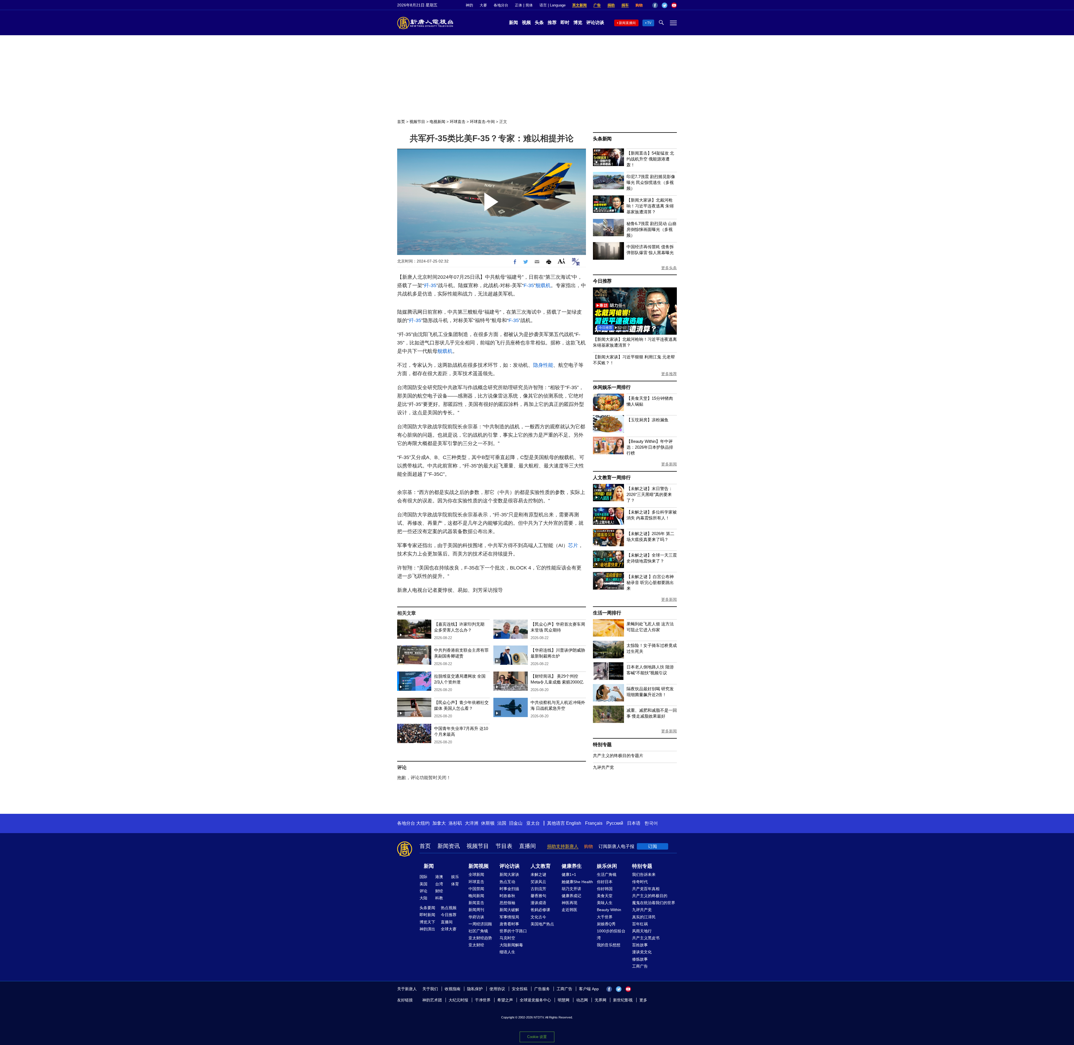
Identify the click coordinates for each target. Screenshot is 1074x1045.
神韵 (469, 5)
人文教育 (541, 866)
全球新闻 (476, 874)
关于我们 (430, 989)
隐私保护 (475, 989)
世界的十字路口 (513, 931)
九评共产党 (603, 767)
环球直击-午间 (482, 121)
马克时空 (507, 938)
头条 (539, 22)
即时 (564, 22)
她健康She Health (577, 881)
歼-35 (430, 285)
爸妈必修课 (540, 909)
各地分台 (501, 5)
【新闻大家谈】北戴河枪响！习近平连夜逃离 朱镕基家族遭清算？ (650, 206)
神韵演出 (427, 929)
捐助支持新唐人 (562, 846)
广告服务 (542, 989)
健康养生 (572, 866)
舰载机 (543, 285)
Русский (614, 823)
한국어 (651, 823)
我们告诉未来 (644, 874)
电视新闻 (437, 121)
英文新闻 (579, 5)
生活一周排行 (607, 613)
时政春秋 (507, 895)
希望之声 (505, 1000)
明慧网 (563, 1000)
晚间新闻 (476, 895)
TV (649, 23)
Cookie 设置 (537, 1037)
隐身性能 (543, 365)
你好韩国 (605, 888)
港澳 (439, 876)
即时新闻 (427, 914)
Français (593, 823)
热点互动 (507, 881)
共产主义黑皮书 (646, 938)
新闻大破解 (509, 909)
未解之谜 (538, 874)
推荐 (552, 22)
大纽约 (423, 823)
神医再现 (569, 902)
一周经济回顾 (480, 924)
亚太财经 (476, 945)
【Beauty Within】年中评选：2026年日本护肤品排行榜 (649, 447)
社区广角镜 (478, 931)
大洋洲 (471, 823)
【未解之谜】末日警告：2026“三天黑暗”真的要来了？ (649, 494)
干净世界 (483, 1000)
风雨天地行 (642, 931)
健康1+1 (569, 874)
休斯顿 (487, 823)
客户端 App (589, 989)
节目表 (504, 846)
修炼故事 (640, 959)
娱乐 (455, 876)
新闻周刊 (476, 909)
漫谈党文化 (642, 952)
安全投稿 (519, 989)
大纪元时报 (458, 1000)
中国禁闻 (476, 888)
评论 (423, 891)
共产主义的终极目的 (649, 895)
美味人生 (605, 902)
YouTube (674, 5)
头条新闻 (602, 138)
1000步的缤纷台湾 (611, 934)
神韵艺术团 (432, 1000)
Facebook (655, 5)
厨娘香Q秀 (606, 924)
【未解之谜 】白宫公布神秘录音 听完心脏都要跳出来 (650, 582)
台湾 (439, 884)
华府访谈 (476, 917)
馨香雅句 (538, 895)
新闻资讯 (448, 846)
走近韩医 (569, 909)
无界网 (600, 1000)
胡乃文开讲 (571, 888)
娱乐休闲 (607, 866)
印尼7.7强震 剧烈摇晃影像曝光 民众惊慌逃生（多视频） (650, 182)
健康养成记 (571, 895)
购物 (639, 5)
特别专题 (602, 744)
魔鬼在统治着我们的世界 (653, 902)
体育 (455, 884)
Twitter (664, 5)
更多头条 (669, 268)
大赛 (483, 5)
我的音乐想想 (608, 945)
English (573, 823)
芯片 (573, 545)
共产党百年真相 (646, 888)
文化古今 (538, 917)
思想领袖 (507, 902)
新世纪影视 (623, 1000)
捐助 (611, 5)
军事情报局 (509, 917)
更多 (643, 1000)
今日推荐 (602, 281)
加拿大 (439, 823)
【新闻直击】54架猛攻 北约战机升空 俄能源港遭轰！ (650, 159)
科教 (439, 898)
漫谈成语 (538, 902)
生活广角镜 (606, 874)
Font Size (561, 261)
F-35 (529, 285)
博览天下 (427, 922)
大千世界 (605, 917)
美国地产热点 (542, 924)
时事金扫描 (509, 888)
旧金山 (515, 823)
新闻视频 (478, 866)
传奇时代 (640, 881)
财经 (439, 891)
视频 (526, 22)
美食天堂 (605, 895)
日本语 (633, 823)
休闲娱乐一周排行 (611, 387)
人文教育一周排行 (611, 477)
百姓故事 (640, 945)
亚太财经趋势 (480, 938)
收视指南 (452, 989)
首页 (401, 121)
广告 (597, 5)
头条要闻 (427, 907)
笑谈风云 (538, 881)
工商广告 (640, 966)
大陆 (423, 898)
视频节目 (417, 121)
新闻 (513, 22)
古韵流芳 (538, 888)
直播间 (527, 846)
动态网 (582, 1000)
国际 (423, 876)
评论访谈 (595, 22)
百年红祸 (640, 924)
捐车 (625, 5)
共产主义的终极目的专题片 (618, 755)
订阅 (652, 846)
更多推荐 (669, 374)
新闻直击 (476, 902)
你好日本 (605, 881)
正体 (518, 5)
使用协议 (497, 989)
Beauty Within (609, 909)
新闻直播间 (627, 23)
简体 (529, 5)
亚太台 (533, 823)
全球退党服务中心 (535, 1000)
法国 (501, 823)
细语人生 (507, 952)
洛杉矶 (455, 823)
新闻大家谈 (509, 874)
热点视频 (448, 907)
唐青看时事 (509, 924)
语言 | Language (553, 5)
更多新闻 (669, 464)
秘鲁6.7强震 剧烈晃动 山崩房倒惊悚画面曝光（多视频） (651, 229)
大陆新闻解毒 (511, 945)
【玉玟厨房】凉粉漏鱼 (647, 419)
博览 (577, 22)
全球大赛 (448, 929)
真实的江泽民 (644, 917)
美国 (423, 884)
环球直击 (457, 121)
